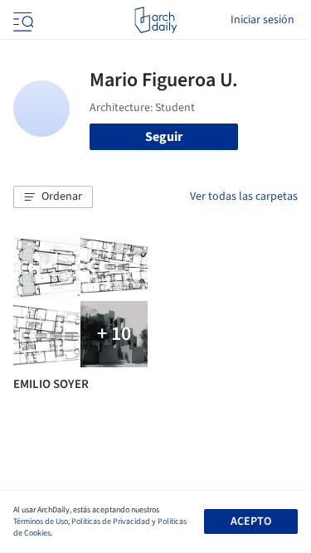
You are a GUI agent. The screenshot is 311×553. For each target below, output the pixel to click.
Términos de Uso (40, 521)
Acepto (251, 521)
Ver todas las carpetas (244, 196)
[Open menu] (21, 20)
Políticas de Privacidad (110, 521)
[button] (53, 197)
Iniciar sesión (262, 20)
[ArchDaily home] (155, 20)
